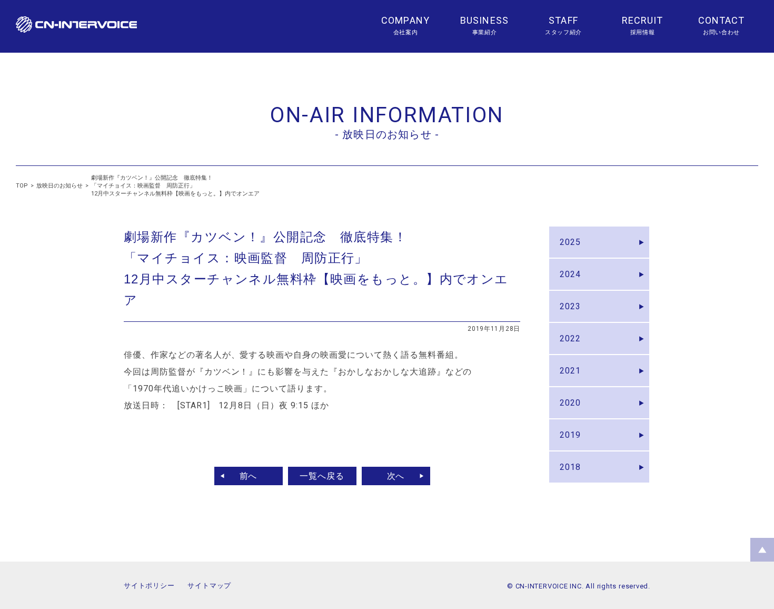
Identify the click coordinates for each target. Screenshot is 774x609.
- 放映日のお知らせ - (387, 134)
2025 (570, 242)
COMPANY (405, 20)
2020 (570, 403)
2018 (570, 467)
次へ (396, 476)
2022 (570, 338)
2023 (570, 306)
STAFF (563, 20)
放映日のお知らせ (59, 185)
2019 (570, 435)
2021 (570, 371)
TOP (22, 185)
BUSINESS (484, 20)
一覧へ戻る (322, 476)
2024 (570, 274)
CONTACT (721, 20)
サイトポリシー (149, 586)
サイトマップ (209, 586)
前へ (248, 476)
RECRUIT (642, 20)
